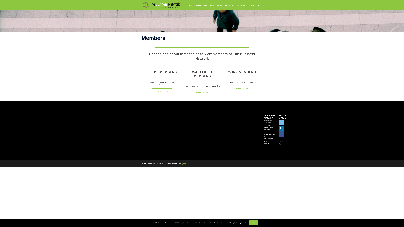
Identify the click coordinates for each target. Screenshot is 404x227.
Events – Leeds (201, 5)
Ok (253, 223)
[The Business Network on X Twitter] (281, 122)
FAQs (258, 5)
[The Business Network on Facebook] (281, 134)
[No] (401, 223)
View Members (162, 91)
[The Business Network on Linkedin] (281, 128)
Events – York (229, 5)
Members (251, 5)
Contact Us (241, 5)
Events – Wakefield (216, 5)
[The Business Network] (161, 5)
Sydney (184, 164)
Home (191, 5)
